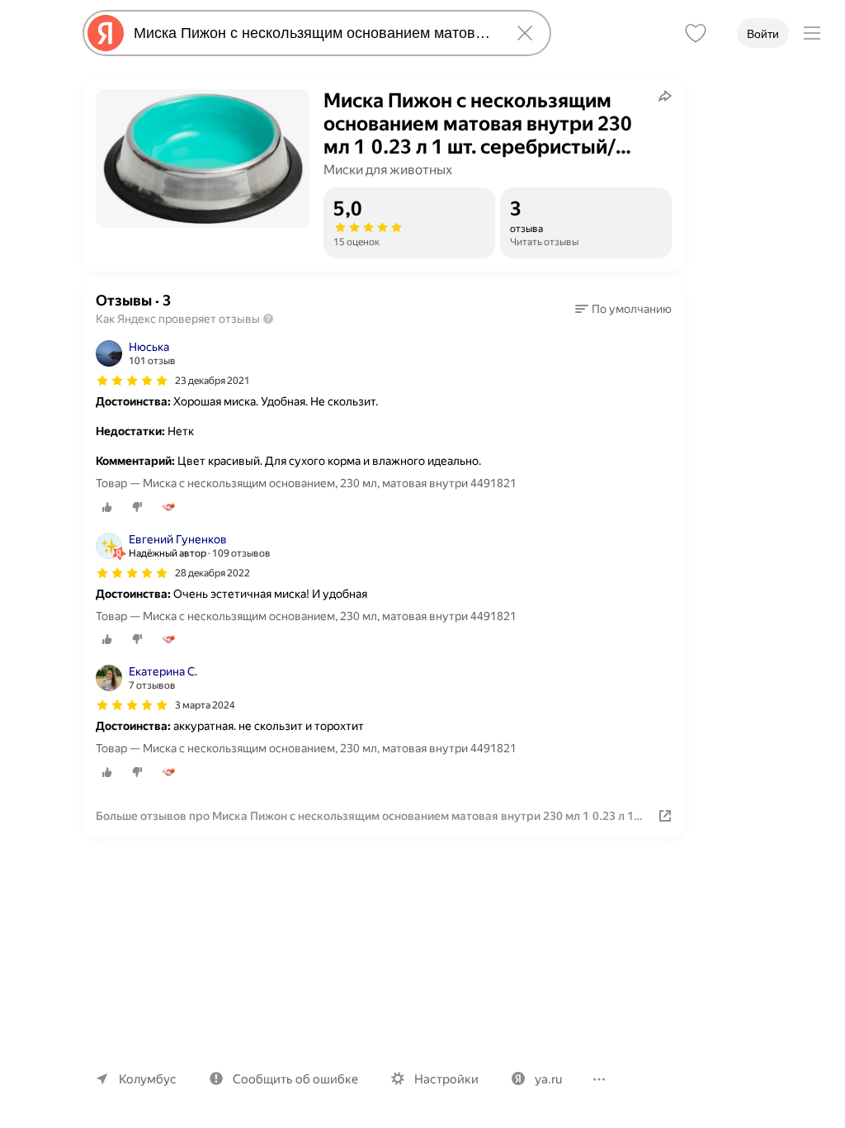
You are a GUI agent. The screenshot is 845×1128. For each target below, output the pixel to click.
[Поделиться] (665, 95)
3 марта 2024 (205, 705)
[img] (132, 380)
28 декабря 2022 (212, 573)
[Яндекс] (105, 33)
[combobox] (313, 33)
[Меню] (811, 33)
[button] (623, 308)
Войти (763, 33)
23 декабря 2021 (212, 380)
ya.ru (548, 1079)
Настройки (446, 1079)
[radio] (107, 507)
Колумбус (148, 1079)
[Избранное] (695, 33)
